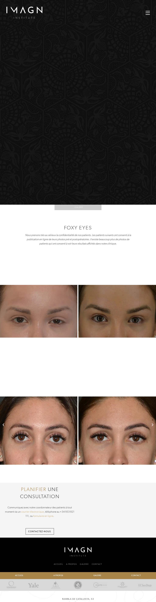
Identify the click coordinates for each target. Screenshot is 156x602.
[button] (148, 13)
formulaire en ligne (43, 515)
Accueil (58, 564)
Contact (97, 564)
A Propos (71, 564)
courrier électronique (32, 511)
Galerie (78, 207)
